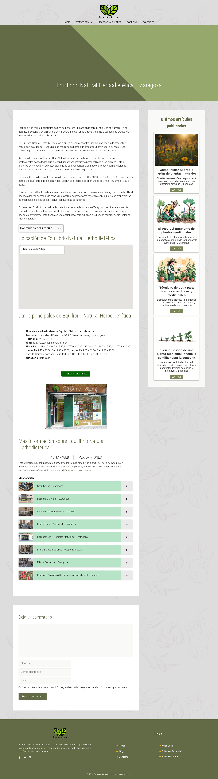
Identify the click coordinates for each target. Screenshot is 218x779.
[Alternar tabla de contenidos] (57, 228)
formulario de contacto (78, 470)
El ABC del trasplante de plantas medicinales (176, 230)
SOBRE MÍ (132, 22)
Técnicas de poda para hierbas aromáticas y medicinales (176, 291)
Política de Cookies (171, 756)
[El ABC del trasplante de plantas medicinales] (176, 211)
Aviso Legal (167, 745)
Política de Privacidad (172, 751)
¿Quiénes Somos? (122, 774)
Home (122, 745)
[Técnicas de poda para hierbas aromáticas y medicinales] (176, 269)
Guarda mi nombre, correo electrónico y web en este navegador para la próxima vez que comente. (74, 687)
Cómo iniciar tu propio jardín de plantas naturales (176, 171)
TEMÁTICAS (82, 22)
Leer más (188, 184)
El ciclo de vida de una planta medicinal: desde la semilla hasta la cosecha (176, 353)
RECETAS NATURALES (110, 22)
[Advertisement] (109, 59)
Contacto (123, 757)
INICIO (67, 22)
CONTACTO (148, 22)
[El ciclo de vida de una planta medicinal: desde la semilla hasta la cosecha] (176, 332)
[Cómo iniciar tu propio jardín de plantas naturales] (176, 150)
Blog (121, 751)
